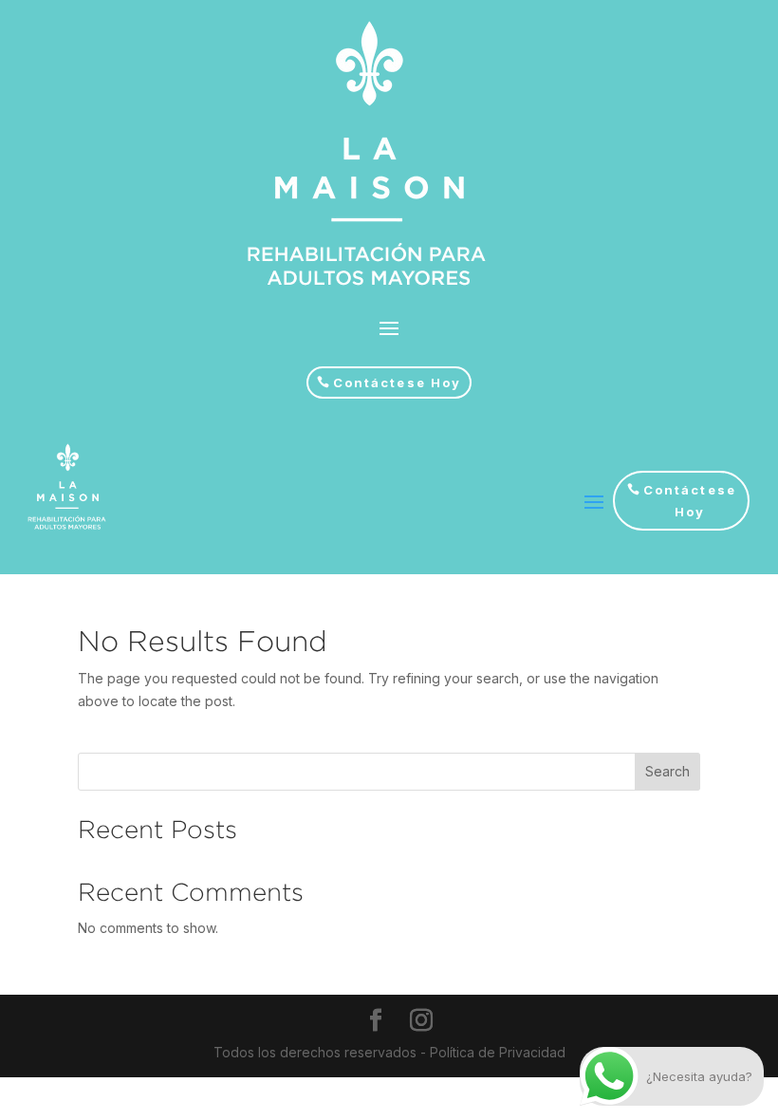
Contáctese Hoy (397, 382)
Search (667, 771)
